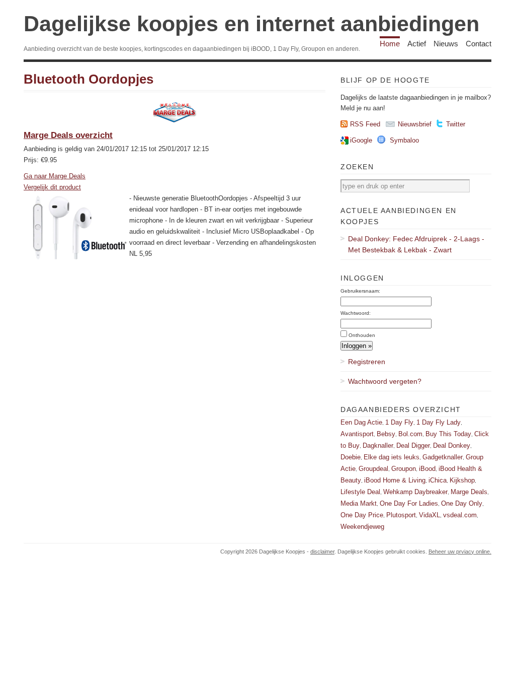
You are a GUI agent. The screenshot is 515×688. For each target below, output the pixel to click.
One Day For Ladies (409, 503)
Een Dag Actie (361, 422)
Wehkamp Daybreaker (415, 492)
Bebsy (386, 434)
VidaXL (429, 515)
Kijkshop (462, 480)
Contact (478, 43)
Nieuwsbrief (415, 124)
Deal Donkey (451, 445)
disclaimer (322, 551)
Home (390, 43)
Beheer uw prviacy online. (459, 551)
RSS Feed (365, 124)
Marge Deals (469, 492)
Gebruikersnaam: (360, 291)
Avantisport (357, 434)
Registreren (366, 362)
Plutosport (401, 515)
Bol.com (410, 434)
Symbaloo (404, 140)
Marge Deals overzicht (68, 135)
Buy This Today (448, 434)
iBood (427, 468)
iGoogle (361, 140)
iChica (437, 480)
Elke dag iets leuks (391, 457)
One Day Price (361, 515)
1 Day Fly (399, 422)
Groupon (403, 468)
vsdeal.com (460, 515)
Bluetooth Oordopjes (88, 79)
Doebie (350, 457)
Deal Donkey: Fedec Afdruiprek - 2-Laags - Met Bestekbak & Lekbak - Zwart (416, 244)
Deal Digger (413, 445)
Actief (416, 43)
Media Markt (358, 503)
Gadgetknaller (442, 457)
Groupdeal (373, 468)
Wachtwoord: (355, 313)
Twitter (455, 124)
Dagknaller (378, 445)
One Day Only (461, 503)
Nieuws (446, 43)
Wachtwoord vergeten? (384, 381)
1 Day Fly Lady (438, 422)
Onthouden (362, 335)
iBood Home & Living (394, 480)
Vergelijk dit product (52, 187)
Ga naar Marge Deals (54, 176)
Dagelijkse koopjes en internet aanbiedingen (251, 24)
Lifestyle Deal (360, 492)
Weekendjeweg (362, 526)
